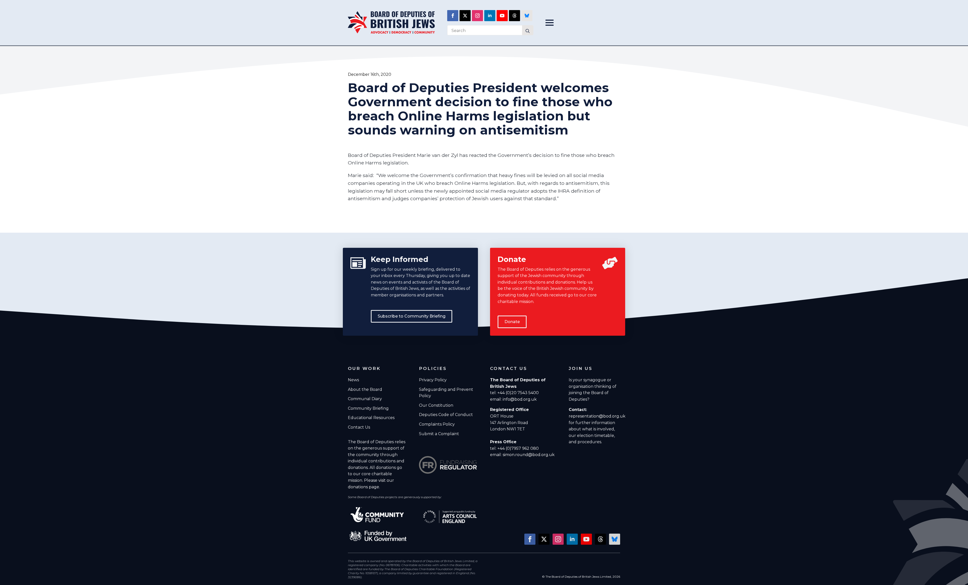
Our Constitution (436, 405)
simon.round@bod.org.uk (529, 454)
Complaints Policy (437, 424)
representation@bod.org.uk (597, 416)
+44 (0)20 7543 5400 (518, 392)
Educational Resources (371, 417)
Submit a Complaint (439, 433)
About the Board (365, 389)
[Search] (527, 31)
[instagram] (477, 15)
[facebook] (452, 15)
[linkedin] (489, 15)
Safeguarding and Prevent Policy (446, 392)
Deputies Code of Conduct (446, 414)
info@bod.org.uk (520, 399)
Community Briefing (368, 408)
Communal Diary (365, 398)
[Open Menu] (551, 22)
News (353, 379)
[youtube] (502, 15)
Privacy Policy (433, 379)
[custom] (514, 15)
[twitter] (465, 15)
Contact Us (359, 427)
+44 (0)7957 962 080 (518, 448)
